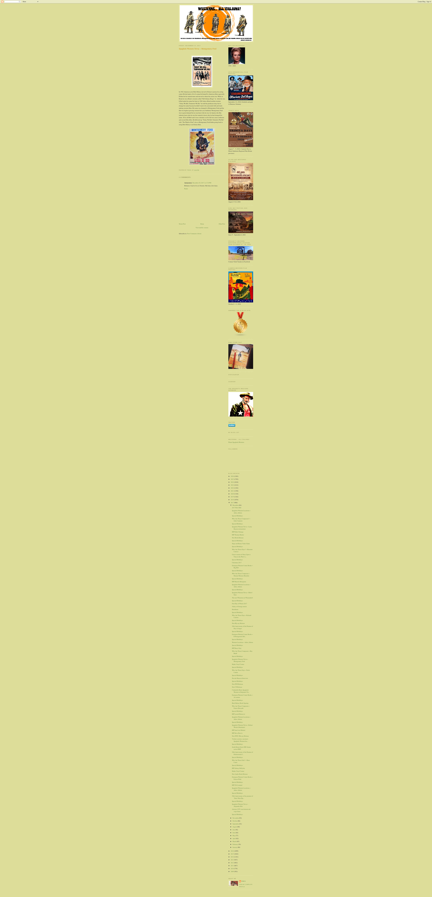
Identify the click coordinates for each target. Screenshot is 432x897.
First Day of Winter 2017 (239, 604)
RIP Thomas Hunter (238, 535)
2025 (232, 479)
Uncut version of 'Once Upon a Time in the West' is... (241, 555)
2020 (232, 494)
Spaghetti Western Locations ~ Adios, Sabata (241, 512)
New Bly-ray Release (238, 623)
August (235, 827)
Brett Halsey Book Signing (240, 703)
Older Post (222, 224)
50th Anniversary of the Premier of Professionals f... (242, 753)
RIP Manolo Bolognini (239, 582)
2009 (232, 871)
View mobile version (202, 228)
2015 (232, 854)
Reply (186, 189)
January (235, 847)
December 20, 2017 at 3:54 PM (201, 183)
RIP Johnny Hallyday (238, 768)
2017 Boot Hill (236, 508)
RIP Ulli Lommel (237, 785)
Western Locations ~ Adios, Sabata (242, 642)
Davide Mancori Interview (240, 678)
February (235, 844)
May (234, 836)
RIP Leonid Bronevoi (238, 714)
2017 (232, 503)
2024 (232, 482)
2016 (232, 851)
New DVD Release (237, 684)
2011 (232, 866)
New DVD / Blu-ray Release (240, 736)
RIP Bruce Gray (236, 648)
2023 (232, 485)
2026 (232, 476)
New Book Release (237, 538)
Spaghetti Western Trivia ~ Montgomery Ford (240, 660)
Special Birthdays (237, 516)
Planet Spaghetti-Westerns (236, 442)
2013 (232, 860)
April (234, 838)
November (236, 818)
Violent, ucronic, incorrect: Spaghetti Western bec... (240, 740)
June (234, 833)
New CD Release (237, 687)
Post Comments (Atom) (194, 234)
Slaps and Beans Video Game (241, 544)
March (235, 841)
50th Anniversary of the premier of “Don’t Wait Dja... (242, 797)
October (235, 821)
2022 (232, 488)
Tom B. (243, 881)
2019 (232, 497)
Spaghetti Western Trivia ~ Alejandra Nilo (240, 805)
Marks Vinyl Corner (238, 664)
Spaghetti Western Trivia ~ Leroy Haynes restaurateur (242, 528)
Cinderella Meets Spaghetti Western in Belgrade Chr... (240, 691)
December (236, 505)
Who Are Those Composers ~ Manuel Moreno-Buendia (241, 574)
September (236, 824)
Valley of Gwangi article (239, 606)
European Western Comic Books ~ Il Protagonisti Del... (242, 635)
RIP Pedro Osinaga (237, 532)
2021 (232, 491)
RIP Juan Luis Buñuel (238, 730)
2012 (232, 863)
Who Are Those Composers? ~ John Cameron (241, 520)
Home (202, 224)
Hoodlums (235, 609)
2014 (232, 857)
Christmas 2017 (237, 563)
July (234, 830)
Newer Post (182, 224)
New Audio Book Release (240, 774)
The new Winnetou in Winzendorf (242, 598)
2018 (232, 500)
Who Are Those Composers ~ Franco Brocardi (241, 707)
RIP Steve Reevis (237, 733)
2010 (232, 868)
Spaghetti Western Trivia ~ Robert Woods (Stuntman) (242, 726)
